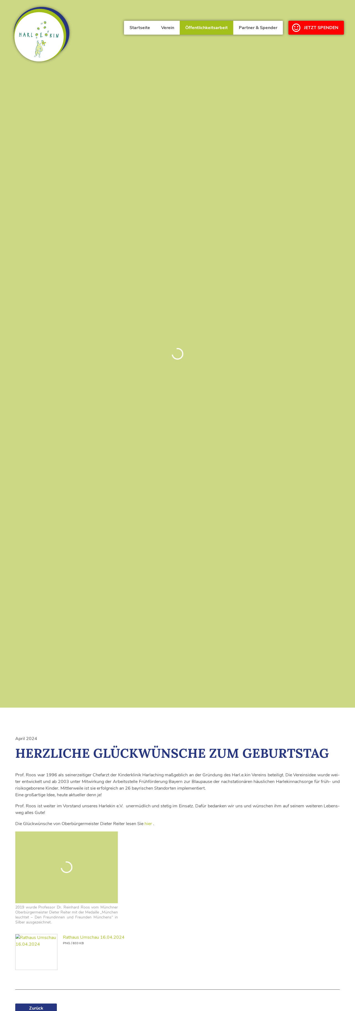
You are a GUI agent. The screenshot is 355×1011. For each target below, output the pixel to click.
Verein (167, 28)
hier (148, 824)
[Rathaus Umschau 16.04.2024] (36, 952)
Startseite (140, 28)
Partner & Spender (258, 28)
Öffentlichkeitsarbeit (206, 28)
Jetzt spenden (321, 28)
